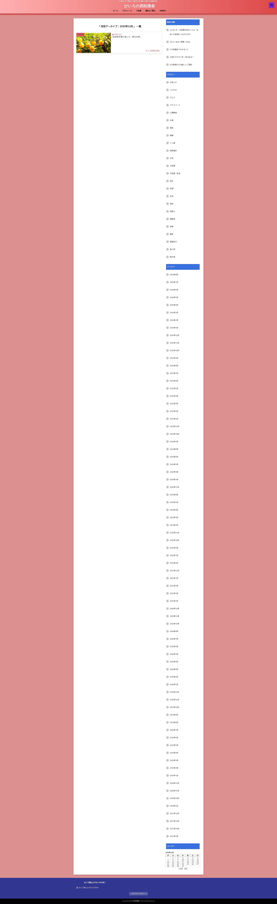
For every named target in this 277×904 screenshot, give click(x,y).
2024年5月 (174, 464)
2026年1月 (174, 328)
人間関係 (173, 113)
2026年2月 (174, 320)
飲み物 (172, 257)
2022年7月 (174, 555)
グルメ (172, 97)
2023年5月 (174, 502)
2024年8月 (174, 449)
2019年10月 (174, 707)
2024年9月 (174, 442)
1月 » (186, 869)
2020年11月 (174, 616)
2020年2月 (174, 677)
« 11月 (180, 869)
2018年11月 (174, 791)
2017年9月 (174, 836)
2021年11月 (174, 571)
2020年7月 (174, 639)
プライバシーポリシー (138, 893)
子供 (171, 158)
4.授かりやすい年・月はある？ (182, 57)
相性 (171, 204)
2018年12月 (174, 783)
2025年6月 (174, 381)
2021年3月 (174, 593)
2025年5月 (174, 388)
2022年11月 (174, 533)
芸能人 (172, 211)
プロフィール (127, 11)
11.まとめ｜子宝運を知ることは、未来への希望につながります (184, 32)
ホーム (115, 11)
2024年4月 (174, 472)
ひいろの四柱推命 (139, 5)
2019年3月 (174, 760)
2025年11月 (174, 343)
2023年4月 (174, 510)
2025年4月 (174, 396)
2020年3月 (174, 669)
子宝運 (138, 11)
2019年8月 (174, 722)
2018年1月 (174, 806)
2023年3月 (174, 517)
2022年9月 (174, 548)
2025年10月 (174, 350)
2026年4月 (174, 305)
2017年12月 (174, 813)
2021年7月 (174, 578)
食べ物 (172, 249)
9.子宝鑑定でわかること (179, 49)
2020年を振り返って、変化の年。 (127, 37)
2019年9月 (174, 715)
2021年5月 (174, 586)
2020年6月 (174, 646)
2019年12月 (174, 692)
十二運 (172, 143)
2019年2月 (174, 768)
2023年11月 (174, 487)
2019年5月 (174, 745)
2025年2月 (174, 411)
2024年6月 (174, 457)
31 (183, 866)
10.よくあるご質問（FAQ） (180, 42)
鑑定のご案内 (150, 11)
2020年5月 (174, 654)
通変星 (172, 219)
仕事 (171, 120)
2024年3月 (174, 479)
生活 (171, 196)
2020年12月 (174, 608)
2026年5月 (174, 297)
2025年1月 (174, 419)
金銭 (171, 226)
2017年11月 (174, 821)
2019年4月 (174, 753)
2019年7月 (174, 730)
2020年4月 (174, 662)
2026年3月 (174, 312)
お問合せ (163, 11)
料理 (171, 189)
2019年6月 (174, 738)
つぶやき (173, 90)
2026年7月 (174, 282)
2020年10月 (174, 624)
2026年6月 (174, 290)
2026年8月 (174, 275)
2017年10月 (174, 829)
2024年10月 (174, 434)
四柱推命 (173, 151)
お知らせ (173, 82)
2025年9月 (174, 358)
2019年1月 (174, 775)
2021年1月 (174, 601)
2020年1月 (174, 684)
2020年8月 (174, 631)
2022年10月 (174, 540)
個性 (171, 128)
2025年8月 (174, 366)
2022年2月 (174, 563)
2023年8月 (174, 495)
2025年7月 (174, 373)
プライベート (175, 105)
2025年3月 (174, 404)
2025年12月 (174, 335)
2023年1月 (174, 525)
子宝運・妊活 (175, 173)
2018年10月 (174, 798)
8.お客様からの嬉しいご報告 (181, 65)
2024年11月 (174, 426)
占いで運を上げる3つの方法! (88, 887)
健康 (171, 135)
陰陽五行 (173, 242)
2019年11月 (174, 700)
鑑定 (171, 234)
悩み (171, 181)
